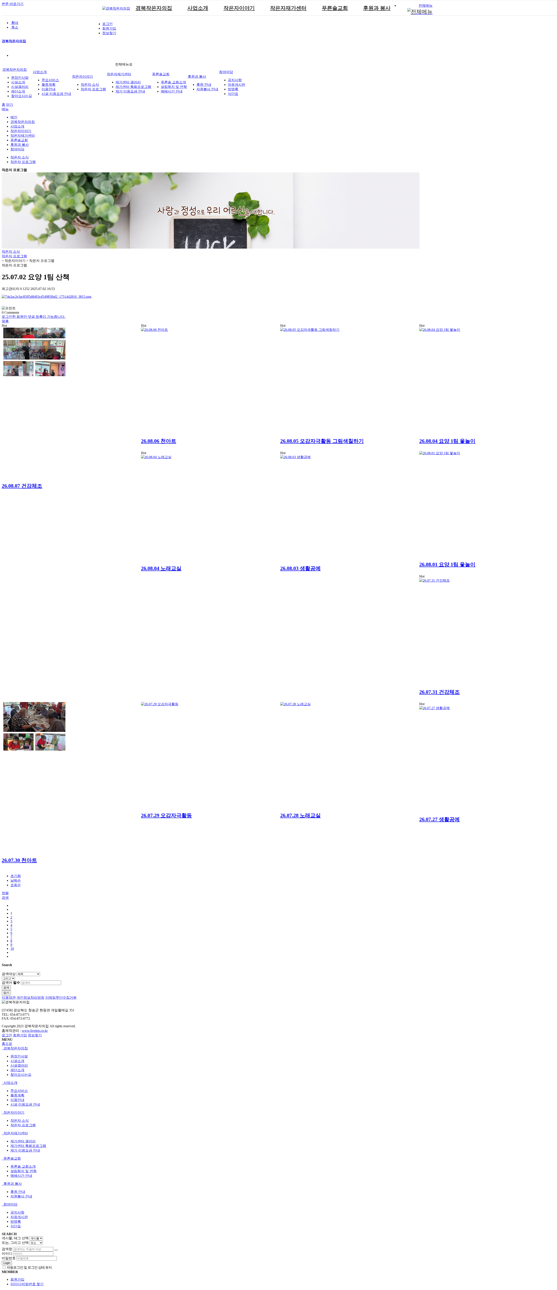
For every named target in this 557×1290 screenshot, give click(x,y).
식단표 (233, 94)
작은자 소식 (90, 84)
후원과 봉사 (377, 8)
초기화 (15, 876)
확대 (14, 23)
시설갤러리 (20, 87)
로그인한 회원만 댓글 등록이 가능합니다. (33, 316)
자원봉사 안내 (207, 89)
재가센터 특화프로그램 (133, 87)
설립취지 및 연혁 (174, 87)
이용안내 (48, 89)
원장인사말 (20, 77)
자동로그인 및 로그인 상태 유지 (29, 1267)
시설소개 (18, 82)
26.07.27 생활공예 (439, 819)
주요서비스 (50, 80)
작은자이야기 (239, 8)
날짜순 (15, 880)
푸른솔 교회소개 (173, 82)
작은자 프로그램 (93, 89)
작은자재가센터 (288, 8)
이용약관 (9, 997)
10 (12, 948)
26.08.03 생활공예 (300, 568)
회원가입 (109, 28)
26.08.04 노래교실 (161, 568)
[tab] (278, 1048)
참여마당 (226, 72)
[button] (5, 321)
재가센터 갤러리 (128, 82)
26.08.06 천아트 (158, 441)
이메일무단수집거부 (61, 997)
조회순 (15, 885)
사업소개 (197, 8)
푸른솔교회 (335, 8)
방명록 (233, 89)
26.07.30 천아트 (19, 860)
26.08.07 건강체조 (22, 486)
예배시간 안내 (172, 91)
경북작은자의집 (154, 8)
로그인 (107, 24)
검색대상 (9, 974)
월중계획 (48, 84)
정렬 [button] (5, 893)
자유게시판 (236, 84)
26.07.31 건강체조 (439, 692)
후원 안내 (203, 84)
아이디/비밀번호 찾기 (27, 1284)
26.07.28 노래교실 (300, 815)
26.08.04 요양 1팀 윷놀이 (447, 441)
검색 (6, 987)
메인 (13, 117)
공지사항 (235, 80)
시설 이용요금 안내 (56, 94)
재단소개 (18, 91)
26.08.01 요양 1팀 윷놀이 (447, 564)
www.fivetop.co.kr (35, 1030)
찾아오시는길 (21, 96)
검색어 (11, 982)
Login (6, 1263)
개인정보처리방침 (30, 997)
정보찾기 (109, 33)
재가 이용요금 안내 (130, 91)
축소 (14, 27)
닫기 (9, 104)
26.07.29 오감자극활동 (166, 815)
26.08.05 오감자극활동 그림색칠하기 (322, 441)
